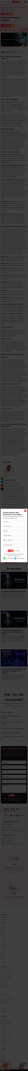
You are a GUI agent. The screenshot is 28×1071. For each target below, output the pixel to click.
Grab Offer (10, 550)
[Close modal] (25, 510)
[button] (4, 530)
